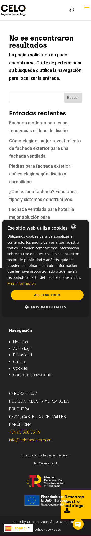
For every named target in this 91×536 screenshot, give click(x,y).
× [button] (80, 226)
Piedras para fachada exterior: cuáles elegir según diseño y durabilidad (40, 173)
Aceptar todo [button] (47, 294)
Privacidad (22, 355)
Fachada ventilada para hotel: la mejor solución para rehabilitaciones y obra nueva (41, 217)
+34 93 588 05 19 (24, 432)
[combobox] (73, 226)
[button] (45, 307)
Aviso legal (22, 348)
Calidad (19, 361)
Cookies (20, 368)
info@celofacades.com (30, 440)
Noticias (20, 342)
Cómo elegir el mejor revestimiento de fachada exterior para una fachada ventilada (45, 148)
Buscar (73, 98)
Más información (21, 283)
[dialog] (45, 268)
